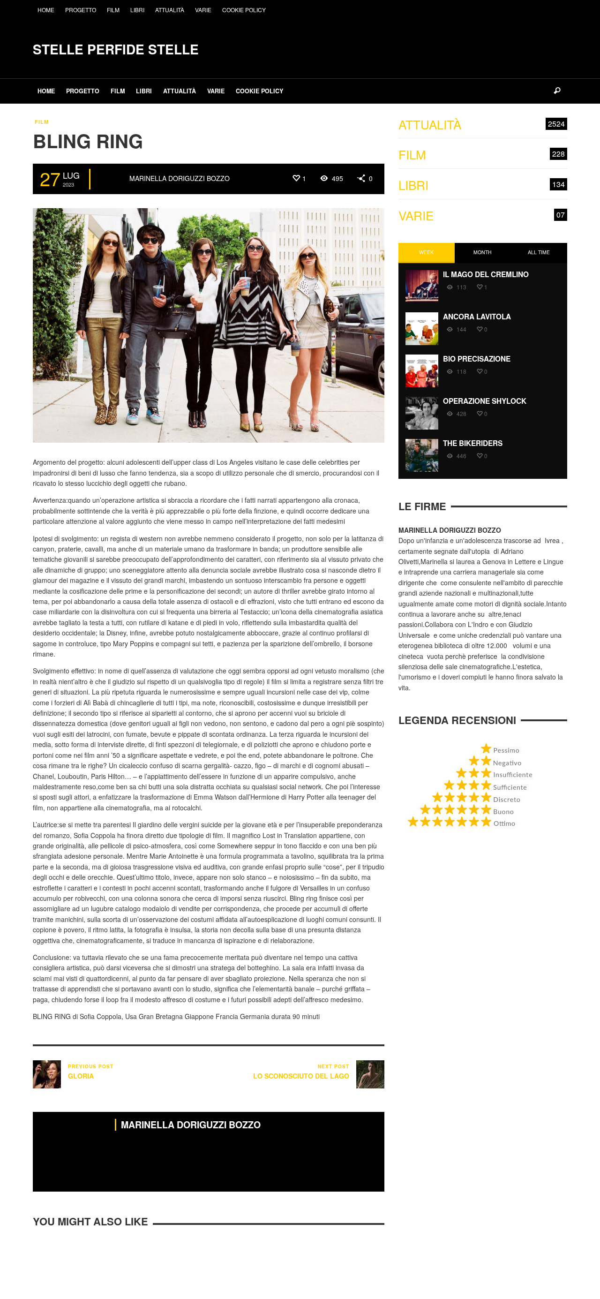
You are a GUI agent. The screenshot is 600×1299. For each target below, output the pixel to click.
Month (482, 252)
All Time (539, 252)
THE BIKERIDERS (472, 443)
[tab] (426, 253)
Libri (481, 185)
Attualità (481, 124)
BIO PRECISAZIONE (476, 359)
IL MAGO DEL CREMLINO (486, 274)
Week (426, 252)
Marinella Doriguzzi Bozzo (179, 178)
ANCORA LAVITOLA (477, 316)
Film (42, 121)
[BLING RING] (208, 324)
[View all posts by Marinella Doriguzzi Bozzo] (111, 179)
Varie (481, 215)
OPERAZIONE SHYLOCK (484, 401)
